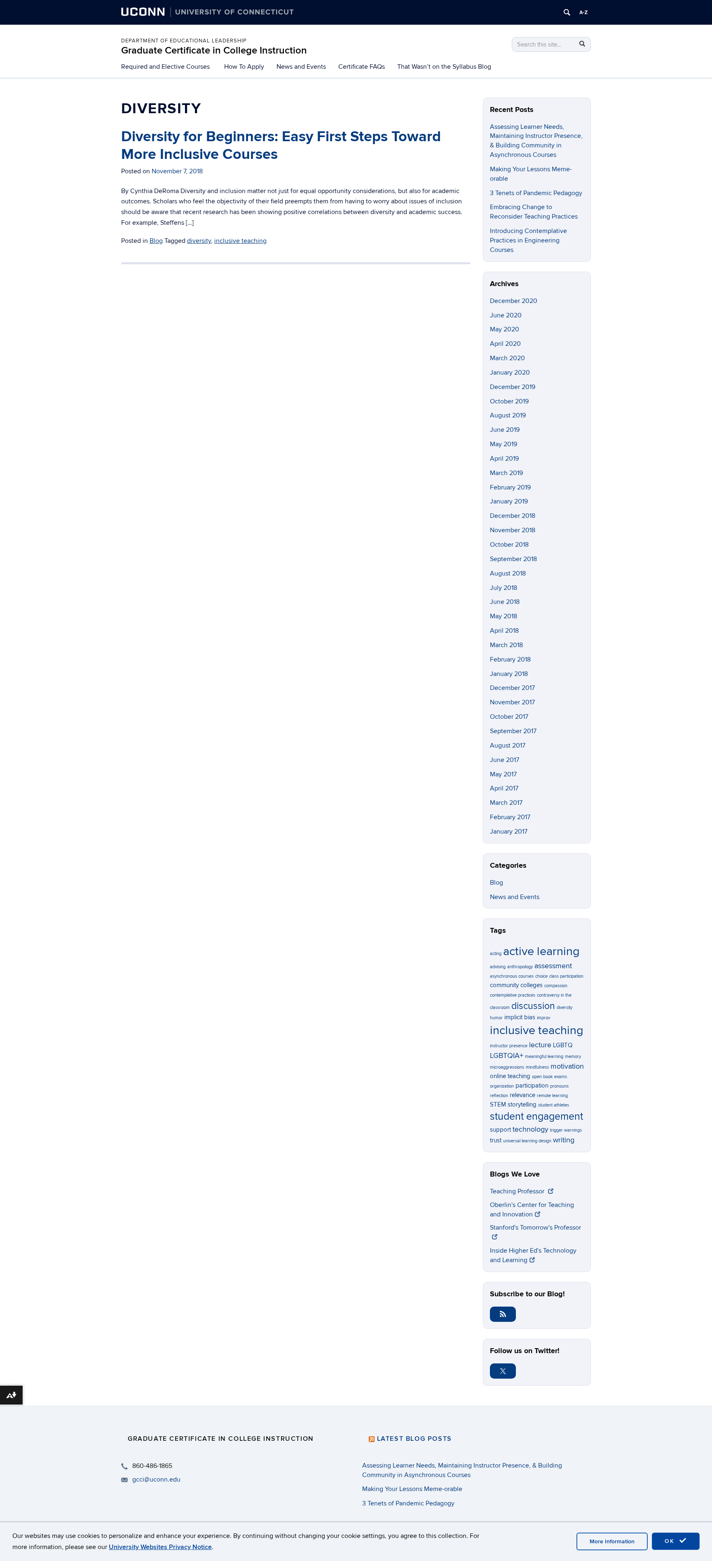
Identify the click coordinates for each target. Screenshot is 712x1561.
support (500, 1129)
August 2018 (508, 573)
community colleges (516, 985)
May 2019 (503, 444)
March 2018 (506, 645)
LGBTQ (562, 1045)
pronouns (559, 1086)
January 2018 (509, 674)
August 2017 (507, 745)
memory (573, 1056)
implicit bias (519, 1017)
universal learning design (527, 1141)
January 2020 (510, 372)
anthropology (520, 966)
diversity (199, 241)
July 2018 (503, 588)
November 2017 (512, 702)
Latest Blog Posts (414, 1439)
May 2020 (504, 329)
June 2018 (505, 602)
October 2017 (509, 717)
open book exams (549, 1076)
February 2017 (510, 817)
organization (502, 1086)
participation (531, 1085)
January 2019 (509, 501)
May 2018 (503, 616)
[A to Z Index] (583, 12)
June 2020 (506, 315)
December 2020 (513, 301)
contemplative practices (512, 995)
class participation (566, 976)
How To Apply (244, 67)
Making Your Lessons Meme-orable (412, 1489)
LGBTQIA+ (506, 1055)
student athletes (553, 1105)
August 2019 (508, 415)
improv (543, 1017)
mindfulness (537, 1067)
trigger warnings (566, 1130)
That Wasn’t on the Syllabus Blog (444, 67)
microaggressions (507, 1067)
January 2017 (508, 831)
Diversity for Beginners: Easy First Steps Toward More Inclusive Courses (281, 145)
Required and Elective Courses (165, 67)
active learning (541, 951)
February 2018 (510, 659)
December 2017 (512, 688)
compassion (555, 985)
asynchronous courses (512, 976)
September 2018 (513, 559)
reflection (499, 1095)
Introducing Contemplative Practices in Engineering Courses (528, 240)
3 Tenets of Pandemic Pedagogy (536, 193)
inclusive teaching (240, 241)
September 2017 (513, 731)
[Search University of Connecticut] (567, 12)
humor (496, 1017)
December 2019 (512, 387)
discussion (533, 1006)
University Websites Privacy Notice (160, 1547)
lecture (540, 1044)
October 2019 (509, 401)
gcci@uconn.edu (156, 1479)
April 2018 (504, 631)
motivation (567, 1066)
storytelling (522, 1104)
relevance (522, 1095)
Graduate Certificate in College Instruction (214, 50)
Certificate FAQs (361, 67)
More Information (612, 1541)
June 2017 (504, 760)
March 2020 (507, 358)
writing (563, 1139)
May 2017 (503, 774)
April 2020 (505, 344)
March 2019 (506, 473)
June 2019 (505, 430)
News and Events (301, 67)
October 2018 (509, 545)
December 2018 (512, 516)
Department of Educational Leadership (184, 40)
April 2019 (504, 458)
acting (495, 953)
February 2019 (510, 487)
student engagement (536, 1117)
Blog (156, 241)
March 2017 (506, 803)
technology (530, 1129)
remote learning (552, 1095)
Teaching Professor (518, 1191)
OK (671, 1541)
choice (541, 976)
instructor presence (508, 1045)
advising (498, 966)
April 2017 (504, 788)
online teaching (510, 1076)
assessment (553, 965)
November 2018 (512, 530)
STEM (498, 1104)
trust (495, 1140)
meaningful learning (544, 1056)
